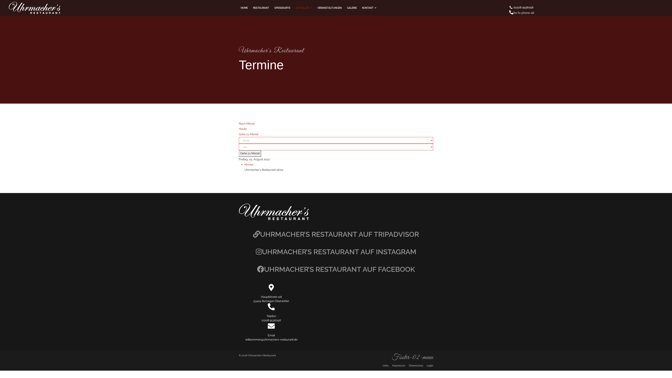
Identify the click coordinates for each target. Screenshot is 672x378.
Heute (243, 129)
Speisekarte (282, 7)
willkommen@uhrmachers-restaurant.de (271, 339)
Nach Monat (247, 123)
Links (386, 365)
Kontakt (367, 7)
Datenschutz (416, 365)
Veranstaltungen (329, 7)
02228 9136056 (523, 7)
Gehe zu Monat (248, 134)
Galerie (352, 7)
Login (430, 365)
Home (244, 7)
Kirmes (248, 164)
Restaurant (261, 7)
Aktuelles (302, 7)
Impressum (398, 365)
